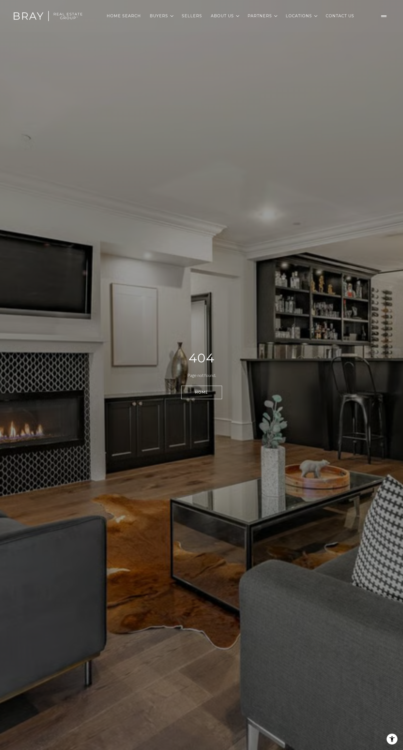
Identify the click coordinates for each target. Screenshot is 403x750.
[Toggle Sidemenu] (383, 16)
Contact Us (340, 15)
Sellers (192, 15)
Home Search (124, 15)
